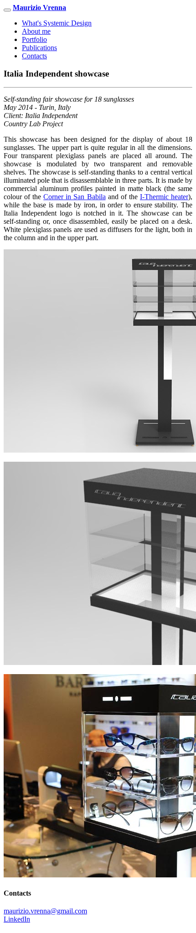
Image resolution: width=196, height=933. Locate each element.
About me (36, 31)
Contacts (34, 56)
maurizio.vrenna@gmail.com (45, 911)
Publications (39, 48)
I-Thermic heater (164, 197)
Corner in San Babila (74, 197)
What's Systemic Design (57, 23)
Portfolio (34, 39)
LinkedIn (17, 919)
